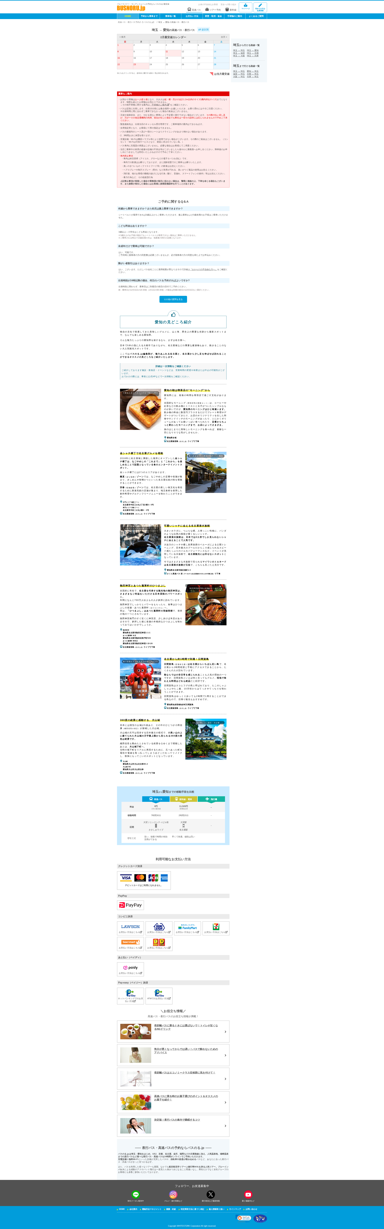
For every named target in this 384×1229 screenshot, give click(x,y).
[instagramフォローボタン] (173, 1194)
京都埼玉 (253, 74)
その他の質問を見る (173, 299)
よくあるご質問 (256, 16)
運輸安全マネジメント (152, 1209)
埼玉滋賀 (239, 53)
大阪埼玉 (239, 76)
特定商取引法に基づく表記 (192, 1209)
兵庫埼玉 (253, 76)
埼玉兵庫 (253, 55)
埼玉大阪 (239, 55)
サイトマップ (235, 1209)
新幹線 (233, 10)
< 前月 (123, 37)
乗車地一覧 (170, 16)
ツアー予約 (215, 10)
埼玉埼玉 (239, 50)
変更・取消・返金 (213, 16)
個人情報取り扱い (216, 1209)
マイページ (246, 8)
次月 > (224, 37)
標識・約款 (171, 1209)
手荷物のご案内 (234, 16)
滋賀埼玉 (239, 74)
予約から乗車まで (149, 16)
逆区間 (205, 29)
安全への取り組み (228, 4)
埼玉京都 (253, 53)
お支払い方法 (192, 16)
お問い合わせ (251, 1209)
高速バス (196, 10)
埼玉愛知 (253, 50)
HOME (128, 16)
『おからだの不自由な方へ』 (203, 269)
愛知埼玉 (253, 71)
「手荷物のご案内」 (159, 105)
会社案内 (133, 1209)
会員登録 (260, 9)
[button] (243, 1218)
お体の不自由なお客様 (208, 4)
